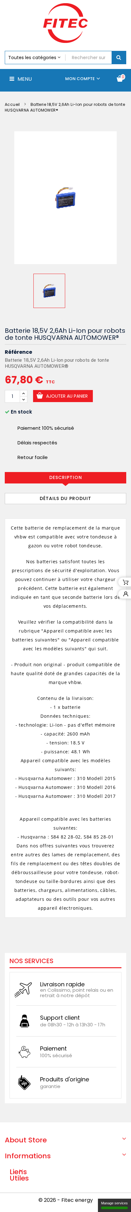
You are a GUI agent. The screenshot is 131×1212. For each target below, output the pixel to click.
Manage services (114, 1203)
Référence (18, 352)
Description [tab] (65, 477)
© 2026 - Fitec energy (65, 1200)
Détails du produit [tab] (65, 498)
